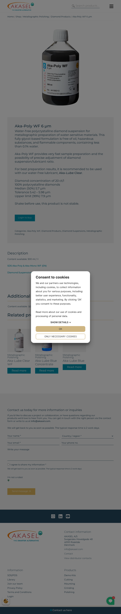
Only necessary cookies (60, 336)
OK (60, 328)
